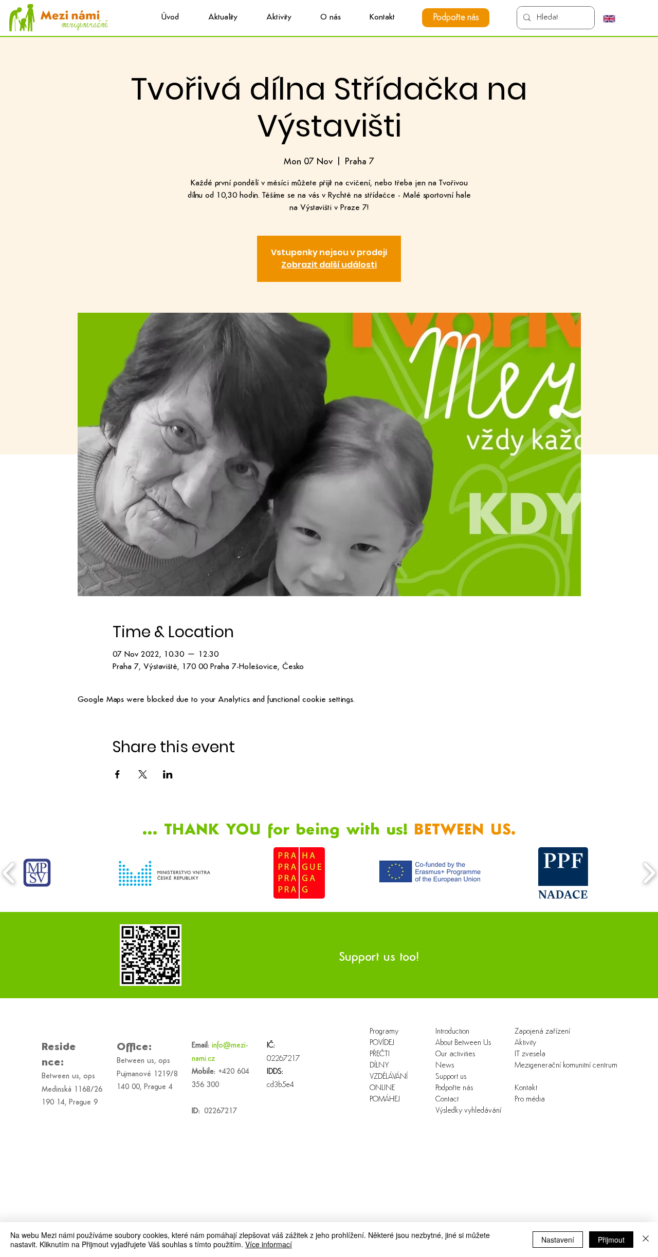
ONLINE (382, 1088)
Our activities (455, 1054)
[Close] (645, 1239)
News (444, 1066)
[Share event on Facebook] (117, 774)
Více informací (268, 1244)
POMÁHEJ (385, 1099)
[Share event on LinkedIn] (168, 774)
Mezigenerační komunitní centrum (548, 1066)
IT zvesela (530, 1054)
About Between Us (463, 1043)
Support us (450, 1077)
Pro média (530, 1099)
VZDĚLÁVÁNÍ (389, 1077)
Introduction (452, 1032)
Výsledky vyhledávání (468, 1111)
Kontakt (526, 1088)
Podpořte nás (454, 1088)
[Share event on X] (143, 774)
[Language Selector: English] (614, 18)
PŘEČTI (380, 1054)
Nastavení (557, 1239)
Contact (447, 1099)
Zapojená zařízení (542, 1032)
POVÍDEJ (382, 1043)
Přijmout (611, 1239)
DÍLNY (379, 1066)
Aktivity (525, 1043)
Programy (384, 1032)
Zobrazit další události (329, 265)
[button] (279, 17)
